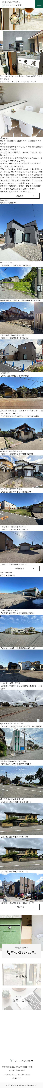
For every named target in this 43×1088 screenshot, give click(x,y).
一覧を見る (19, 568)
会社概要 (19, 196)
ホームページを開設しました (19, 81)
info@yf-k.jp (16, 1078)
